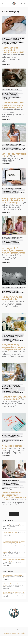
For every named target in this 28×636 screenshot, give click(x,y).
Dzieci (21, 237)
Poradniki (14, 632)
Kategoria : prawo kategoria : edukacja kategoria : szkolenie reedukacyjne (13, 388)
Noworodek (21, 37)
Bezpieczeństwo (7, 633)
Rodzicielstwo (14, 92)
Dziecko (18, 633)
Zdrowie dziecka (19, 42)
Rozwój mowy (16, 39)
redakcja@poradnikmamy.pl (19, 629)
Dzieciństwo (5, 240)
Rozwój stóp (5, 441)
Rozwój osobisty (6, 42)
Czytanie (21, 334)
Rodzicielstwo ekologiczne (8, 93)
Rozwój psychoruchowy (17, 340)
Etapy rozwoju (14, 37)
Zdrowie (13, 42)
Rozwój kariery (21, 38)
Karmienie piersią (6, 92)
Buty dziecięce (15, 237)
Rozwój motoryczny (6, 39)
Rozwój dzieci (5, 38)
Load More (14, 514)
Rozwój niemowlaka (6, 97)
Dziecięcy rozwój (6, 37)
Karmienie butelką (6, 90)
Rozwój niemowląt (16, 97)
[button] (2, 3)
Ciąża (3, 144)
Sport (22, 292)
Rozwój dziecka (13, 38)
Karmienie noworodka (16, 90)
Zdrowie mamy (13, 43)
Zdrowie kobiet (5, 43)
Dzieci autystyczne (6, 238)
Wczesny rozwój (20, 632)
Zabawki (23, 633)
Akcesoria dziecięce (6, 237)
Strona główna (8, 632)
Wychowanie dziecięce (14, 487)
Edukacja (11, 386)
